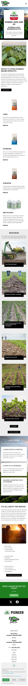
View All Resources (14, 432)
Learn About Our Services (14, 575)
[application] (14, 674)
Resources (14, 659)
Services (14, 661)
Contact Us (14, 595)
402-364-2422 (16, 647)
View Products (6, 89)
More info (5, 125)
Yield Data (14, 657)
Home (14, 652)
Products (14, 654)
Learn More (14, 498)
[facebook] (17, 602)
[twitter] (11, 602)
